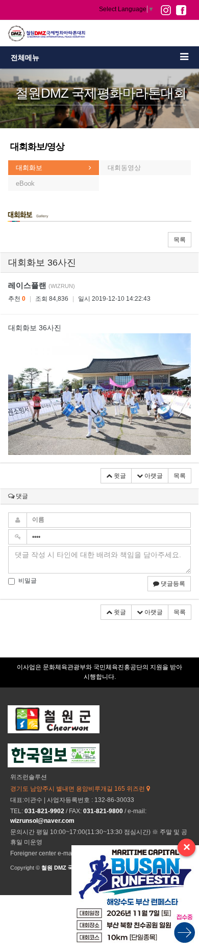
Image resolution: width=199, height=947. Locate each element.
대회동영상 (124, 167)
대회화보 (29, 167)
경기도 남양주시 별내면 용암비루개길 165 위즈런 (78, 788)
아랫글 (153, 475)
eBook (25, 183)
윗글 (119, 475)
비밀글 (27, 580)
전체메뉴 (25, 57)
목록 (179, 239)
